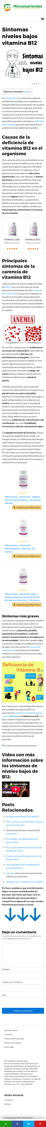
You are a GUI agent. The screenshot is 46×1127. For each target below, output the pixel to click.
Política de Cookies (12, 1043)
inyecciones (11, 833)
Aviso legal (9, 1047)
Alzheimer (15, 716)
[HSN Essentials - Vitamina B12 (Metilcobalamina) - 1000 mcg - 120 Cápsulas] (23, 528)
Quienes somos (11, 1030)
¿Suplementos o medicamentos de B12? (24, 881)
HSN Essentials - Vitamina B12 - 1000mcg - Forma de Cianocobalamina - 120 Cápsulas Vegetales (23, 500)
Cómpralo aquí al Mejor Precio (28, 507)
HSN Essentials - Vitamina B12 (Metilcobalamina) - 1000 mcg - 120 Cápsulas (20, 548)
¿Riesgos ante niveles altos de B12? (22, 816)
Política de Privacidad (14, 1039)
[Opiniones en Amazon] (23, 493)
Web (4, 995)
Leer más (10, 873)
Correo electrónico (12, 982)
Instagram (8, 1100)
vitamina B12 (11, 98)
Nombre (6, 969)
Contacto (8, 1034)
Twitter (7, 1104)
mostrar (27, 91)
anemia (8, 287)
